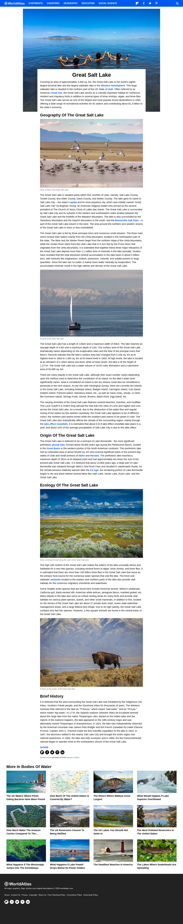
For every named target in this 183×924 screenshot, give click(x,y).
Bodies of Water (74, 757)
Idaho (82, 455)
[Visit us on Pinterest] (22, 902)
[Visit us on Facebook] (12, 902)
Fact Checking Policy (56, 895)
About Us (42, 895)
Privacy (25, 895)
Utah (110, 89)
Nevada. (95, 455)
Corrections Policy (74, 895)
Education (88, 3)
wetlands (55, 579)
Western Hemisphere (113, 85)
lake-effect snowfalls (56, 424)
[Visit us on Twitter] (17, 902)
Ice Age (94, 470)
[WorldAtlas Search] (177, 3)
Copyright (33, 895)
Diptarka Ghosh (45, 757)
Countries (53, 3)
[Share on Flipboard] (42, 752)
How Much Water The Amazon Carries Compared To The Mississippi (23, 833)
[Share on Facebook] (47, 752)
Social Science (108, 3)
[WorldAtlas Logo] (15, 3)
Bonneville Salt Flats (127, 220)
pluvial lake (58, 444)
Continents (36, 3)
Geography (71, 3)
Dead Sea (56, 92)
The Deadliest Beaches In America (113, 864)
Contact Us (15, 895)
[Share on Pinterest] (57, 752)
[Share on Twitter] (52, 752)
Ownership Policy (90, 895)
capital (73, 202)
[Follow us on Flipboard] (6, 902)
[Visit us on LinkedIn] (28, 902)
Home (7, 895)
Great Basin (53, 448)
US (96, 89)
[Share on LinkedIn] (62, 752)
